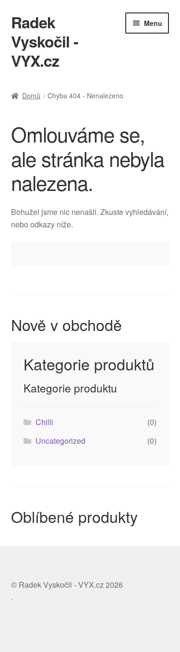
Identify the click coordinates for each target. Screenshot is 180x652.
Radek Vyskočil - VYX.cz (44, 41)
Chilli (44, 421)
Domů (31, 95)
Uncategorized (60, 440)
